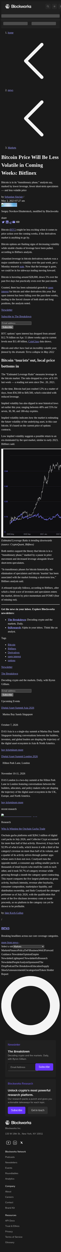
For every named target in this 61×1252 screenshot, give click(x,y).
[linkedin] (15, 1142)
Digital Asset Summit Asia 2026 (17, 707)
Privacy (9, 1231)
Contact (9, 1202)
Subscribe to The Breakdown (16, 316)
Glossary (9, 1242)
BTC (12, 229)
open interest (14, 656)
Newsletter (6, 309)
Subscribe (44, 1066)
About (8, 1191)
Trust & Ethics (12, 1226)
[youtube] (8, 1142)
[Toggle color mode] (54, 6)
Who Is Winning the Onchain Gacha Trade (23, 828)
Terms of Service (13, 1237)
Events (8, 1168)
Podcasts (10, 1157)
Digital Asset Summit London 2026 (19, 756)
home (11, 32)
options (11, 660)
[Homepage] (18, 6)
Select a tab (7, 946)
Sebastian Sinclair (14, 196)
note (22, 266)
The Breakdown (9, 673)
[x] (21, 1142)
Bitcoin (11, 644)
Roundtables (11, 1173)
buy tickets (6, 749)
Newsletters (11, 1162)
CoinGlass (33, 341)
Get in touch (37, 1110)
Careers (9, 1197)
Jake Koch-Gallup (14, 912)
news (10, 90)
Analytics (9, 1178)
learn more (17, 749)
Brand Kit (10, 1207)
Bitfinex (12, 648)
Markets (12, 147)
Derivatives (14, 652)
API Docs (10, 1220)
